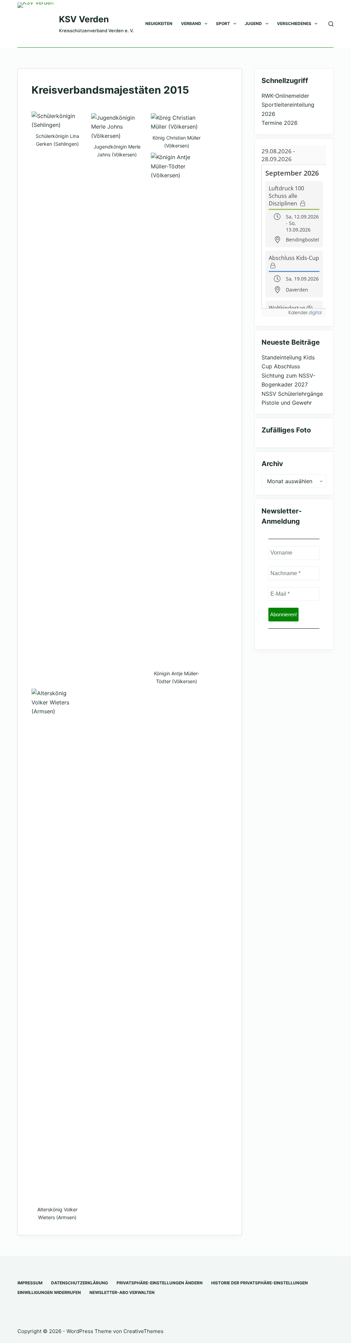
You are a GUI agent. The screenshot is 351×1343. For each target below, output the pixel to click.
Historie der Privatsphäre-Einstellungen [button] (259, 1282)
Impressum (30, 1282)
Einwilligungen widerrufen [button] (49, 1292)
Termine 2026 (280, 122)
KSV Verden (84, 19)
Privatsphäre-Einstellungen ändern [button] (160, 1282)
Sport (223, 23)
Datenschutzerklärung (79, 1282)
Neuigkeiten (158, 23)
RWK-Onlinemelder (285, 95)
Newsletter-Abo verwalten (122, 1292)
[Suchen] (331, 23)
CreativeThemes (143, 1331)
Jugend (253, 23)
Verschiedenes (294, 23)
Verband (191, 23)
